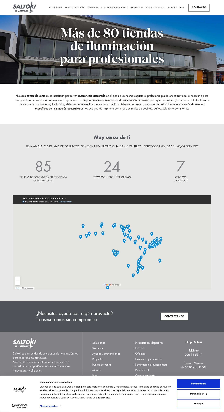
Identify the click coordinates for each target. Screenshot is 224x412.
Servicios (97, 348)
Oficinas (140, 353)
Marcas (96, 370)
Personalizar (197, 393)
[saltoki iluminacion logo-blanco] (47, 343)
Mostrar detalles (48, 406)
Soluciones (98, 342)
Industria (140, 348)
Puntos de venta (101, 364)
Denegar (198, 403)
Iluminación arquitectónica (151, 364)
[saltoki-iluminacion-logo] (24, 8)
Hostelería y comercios (148, 359)
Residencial (142, 370)
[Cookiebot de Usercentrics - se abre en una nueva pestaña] (19, 406)
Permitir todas (198, 383)
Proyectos (97, 359)
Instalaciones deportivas (149, 342)
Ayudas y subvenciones (106, 353)
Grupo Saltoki (194, 342)
